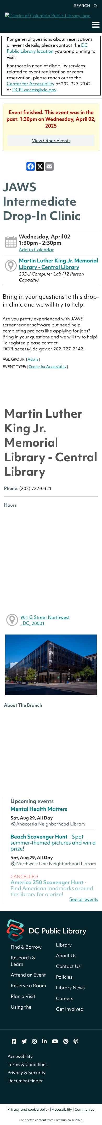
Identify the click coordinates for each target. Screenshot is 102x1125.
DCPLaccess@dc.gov (34, 90)
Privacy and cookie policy (28, 1109)
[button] (95, 25)
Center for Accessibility (30, 84)
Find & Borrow (26, 947)
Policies (64, 977)
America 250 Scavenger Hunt (51, 888)
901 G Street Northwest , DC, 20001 (45, 620)
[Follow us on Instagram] (34, 1041)
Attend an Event (28, 975)
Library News (70, 987)
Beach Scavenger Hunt (53, 842)
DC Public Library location (47, 48)
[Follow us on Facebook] (14, 1041)
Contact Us (68, 966)
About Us (66, 955)
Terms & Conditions (27, 1064)
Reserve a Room (28, 985)
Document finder (25, 1081)
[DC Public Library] (46, 930)
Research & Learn (23, 960)
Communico (84, 1109)
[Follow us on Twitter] (24, 1041)
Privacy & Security (27, 1072)
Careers (64, 998)
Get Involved (69, 1009)
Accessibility (20, 1056)
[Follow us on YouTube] (55, 1041)
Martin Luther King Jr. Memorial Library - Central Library (58, 263)
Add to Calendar (36, 250)
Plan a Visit (23, 996)
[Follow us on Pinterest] (65, 1041)
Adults (33, 359)
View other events (51, 140)
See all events (83, 899)
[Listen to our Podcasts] (75, 1041)
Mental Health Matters (38, 809)
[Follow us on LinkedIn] (44, 1041)
